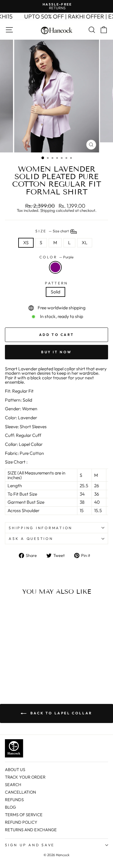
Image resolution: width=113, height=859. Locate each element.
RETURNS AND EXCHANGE (31, 829)
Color (56, 257)
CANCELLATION (20, 792)
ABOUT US (15, 769)
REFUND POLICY (21, 822)
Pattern (56, 283)
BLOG (10, 807)
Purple (55, 267)
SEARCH (13, 784)
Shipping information (40, 527)
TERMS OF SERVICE (24, 814)
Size (52, 231)
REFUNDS (14, 799)
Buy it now (56, 352)
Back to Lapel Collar (60, 713)
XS (26, 242)
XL (85, 242)
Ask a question (31, 538)
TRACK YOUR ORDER (25, 777)
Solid (55, 292)
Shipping (47, 211)
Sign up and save (29, 845)
